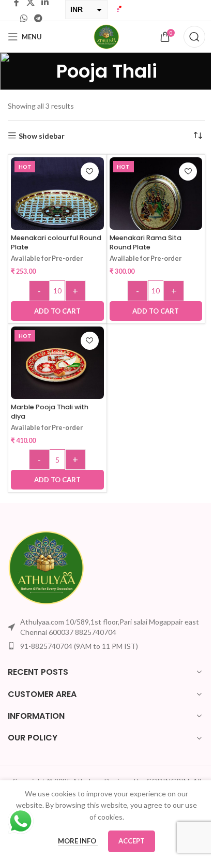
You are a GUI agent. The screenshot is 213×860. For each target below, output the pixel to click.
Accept (128, 841)
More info (74, 841)
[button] (55, 311)
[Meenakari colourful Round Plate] (55, 201)
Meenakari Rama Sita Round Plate (141, 242)
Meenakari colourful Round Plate (44, 242)
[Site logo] (103, 36)
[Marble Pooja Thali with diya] (55, 364)
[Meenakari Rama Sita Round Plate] (149, 201)
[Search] (187, 36)
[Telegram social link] (36, 18)
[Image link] (46, 566)
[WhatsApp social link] (22, 18)
